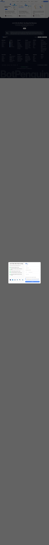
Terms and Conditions (37, 279)
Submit (32, 281)
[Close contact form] (39, 263)
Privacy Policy (33, 279)
